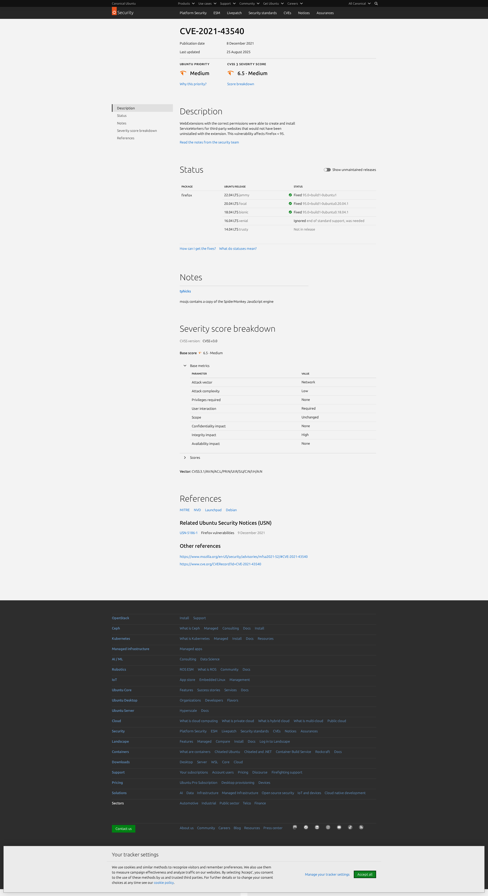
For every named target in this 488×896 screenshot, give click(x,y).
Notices (304, 13)
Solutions (119, 793)
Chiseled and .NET (258, 751)
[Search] (376, 3)
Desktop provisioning (238, 782)
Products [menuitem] (184, 3)
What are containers (195, 751)
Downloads (121, 762)
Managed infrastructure (130, 649)
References (125, 138)
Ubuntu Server (123, 710)
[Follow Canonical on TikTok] (351, 828)
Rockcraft (322, 751)
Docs (247, 628)
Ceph (116, 628)
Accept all (364, 874)
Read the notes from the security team (209, 142)
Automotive (189, 803)
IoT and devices (309, 793)
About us (187, 828)
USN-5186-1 (189, 533)
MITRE (185, 510)
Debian (231, 510)
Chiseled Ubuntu (227, 751)
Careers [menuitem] (292, 3)
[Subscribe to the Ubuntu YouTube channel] (340, 828)
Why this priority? (193, 84)
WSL (214, 762)
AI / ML (117, 659)
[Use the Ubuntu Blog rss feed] (362, 828)
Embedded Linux (212, 679)
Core (226, 762)
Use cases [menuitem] (205, 3)
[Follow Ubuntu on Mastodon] (296, 828)
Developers (214, 700)
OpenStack (120, 618)
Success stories (208, 690)
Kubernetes (121, 638)
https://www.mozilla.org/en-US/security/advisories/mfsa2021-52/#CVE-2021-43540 (244, 556)
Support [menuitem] (225, 3)
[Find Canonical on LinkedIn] (318, 828)
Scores (195, 457)
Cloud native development (345, 793)
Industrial (209, 803)
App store (187, 679)
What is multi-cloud (308, 721)
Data (190, 793)
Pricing (243, 772)
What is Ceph (190, 628)
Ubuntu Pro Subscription (198, 782)
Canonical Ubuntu (124, 3)
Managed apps (191, 649)
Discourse (259, 772)
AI (181, 793)
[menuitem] (360, 3)
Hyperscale (188, 710)
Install (184, 618)
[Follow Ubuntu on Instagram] (329, 828)
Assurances (325, 13)
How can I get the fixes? (198, 248)
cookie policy (164, 882)
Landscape (120, 741)
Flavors (232, 700)
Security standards (263, 13)
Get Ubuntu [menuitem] (271, 3)
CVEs (287, 13)
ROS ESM (187, 669)
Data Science (210, 659)
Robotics (119, 669)
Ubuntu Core (122, 690)
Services (230, 690)
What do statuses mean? (238, 248)
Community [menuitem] (247, 3)
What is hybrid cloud (274, 721)
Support (199, 618)
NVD (197, 510)
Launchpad (213, 510)
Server (202, 762)
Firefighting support (287, 772)
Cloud (116, 721)
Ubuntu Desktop (124, 700)
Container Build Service (293, 751)
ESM (217, 13)
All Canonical (357, 3)
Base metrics (199, 366)
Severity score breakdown (137, 130)
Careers (224, 828)
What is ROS (207, 669)
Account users (223, 772)
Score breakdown (240, 84)
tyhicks (185, 291)
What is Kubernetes (195, 638)
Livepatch (234, 13)
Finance (260, 803)
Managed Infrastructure (240, 793)
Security (118, 731)
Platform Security (193, 13)
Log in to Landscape (275, 741)
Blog (237, 828)
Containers (120, 751)
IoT (114, 679)
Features (186, 690)
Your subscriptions (194, 772)
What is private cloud (238, 721)
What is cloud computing (199, 721)
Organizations (190, 700)
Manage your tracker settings (327, 874)
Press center (273, 828)
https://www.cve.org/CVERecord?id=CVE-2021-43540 (220, 564)
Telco (247, 803)
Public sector (229, 803)
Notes (121, 123)
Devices (264, 782)
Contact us (124, 828)
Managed (211, 628)
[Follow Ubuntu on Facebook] (307, 828)
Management (240, 679)
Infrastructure (207, 793)
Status (122, 115)
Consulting (230, 628)
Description (126, 108)
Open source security (278, 793)
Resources (266, 638)
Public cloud (336, 721)
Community (229, 669)
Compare (223, 741)
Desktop (186, 762)
